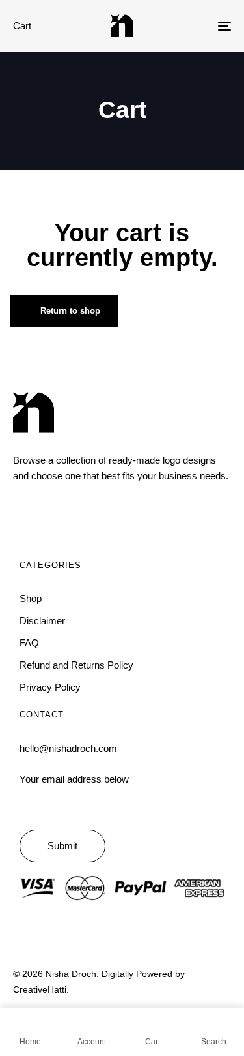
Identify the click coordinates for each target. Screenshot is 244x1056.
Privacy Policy (50, 687)
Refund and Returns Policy (76, 665)
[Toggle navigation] (194, 26)
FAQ (29, 642)
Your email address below (74, 779)
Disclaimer (42, 620)
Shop (31, 598)
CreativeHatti (39, 989)
